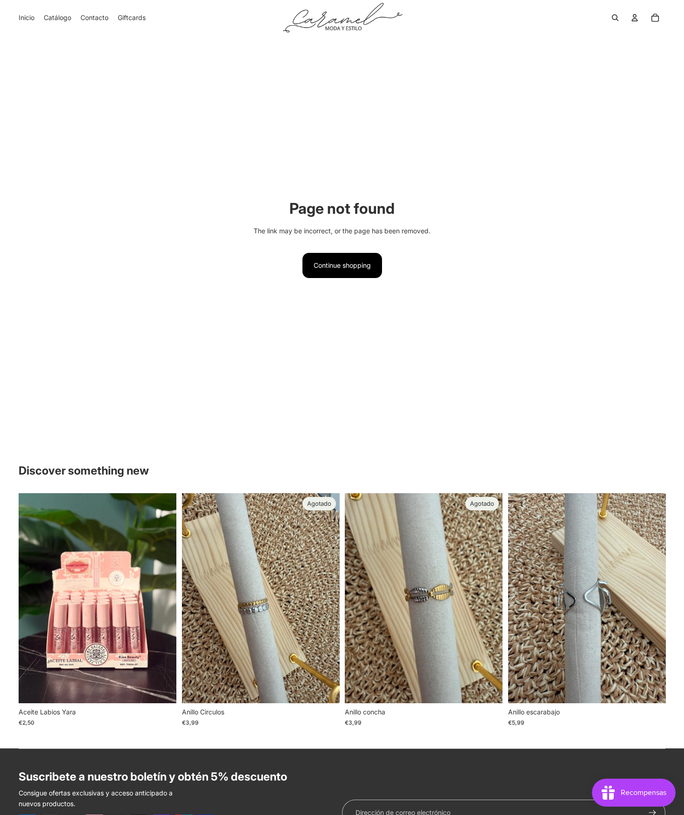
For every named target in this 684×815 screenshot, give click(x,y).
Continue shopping (342, 265)
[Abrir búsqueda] (615, 17)
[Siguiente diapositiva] (651, 598)
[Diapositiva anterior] (522, 598)
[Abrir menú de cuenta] (634, 17)
